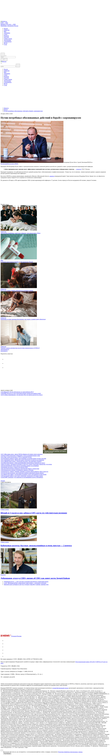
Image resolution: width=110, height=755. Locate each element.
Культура (3, 574)
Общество (3, 231)
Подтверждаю (7, 753)
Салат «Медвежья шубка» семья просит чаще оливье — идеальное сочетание (25, 583)
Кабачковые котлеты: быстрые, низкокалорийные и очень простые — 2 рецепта (36, 545)
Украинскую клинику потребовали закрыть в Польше (17, 470)
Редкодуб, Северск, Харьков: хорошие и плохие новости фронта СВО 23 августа (24, 471)
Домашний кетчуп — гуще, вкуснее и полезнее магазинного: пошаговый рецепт (26, 581)
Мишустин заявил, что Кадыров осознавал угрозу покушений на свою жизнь (23, 474)
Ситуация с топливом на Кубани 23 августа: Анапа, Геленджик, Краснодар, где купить (26, 464)
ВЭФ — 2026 (4, 23)
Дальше (3, 480)
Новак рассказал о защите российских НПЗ (14, 467)
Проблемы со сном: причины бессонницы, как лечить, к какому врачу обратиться (23, 319)
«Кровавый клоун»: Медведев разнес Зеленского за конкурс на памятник (22, 460)
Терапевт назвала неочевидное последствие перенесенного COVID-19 (20, 348)
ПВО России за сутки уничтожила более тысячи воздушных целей (21, 393)
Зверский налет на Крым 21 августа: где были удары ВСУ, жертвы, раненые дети (26, 584)
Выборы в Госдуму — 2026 (8, 24)
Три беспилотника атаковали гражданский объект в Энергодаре (20, 468)
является (52, 176)
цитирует (78, 169)
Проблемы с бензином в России (9, 25)
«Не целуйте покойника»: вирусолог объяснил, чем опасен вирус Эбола (20, 233)
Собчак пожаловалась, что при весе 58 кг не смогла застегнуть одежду (22, 394)
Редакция (14, 636)
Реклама (19, 636)
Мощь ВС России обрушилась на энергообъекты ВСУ (17, 392)
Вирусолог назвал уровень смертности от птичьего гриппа (17, 290)
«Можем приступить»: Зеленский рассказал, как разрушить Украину (21, 461)
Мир (2, 260)
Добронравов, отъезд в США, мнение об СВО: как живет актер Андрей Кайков (35, 578)
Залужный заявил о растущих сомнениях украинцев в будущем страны (22, 476)
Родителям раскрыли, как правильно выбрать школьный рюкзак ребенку (22, 473)
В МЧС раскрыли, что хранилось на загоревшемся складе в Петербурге (22, 477)
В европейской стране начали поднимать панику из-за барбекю (20, 465)
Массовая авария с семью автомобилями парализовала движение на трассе (23, 463)
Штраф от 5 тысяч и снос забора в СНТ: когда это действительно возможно (34, 513)
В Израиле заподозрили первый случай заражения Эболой (17, 262)
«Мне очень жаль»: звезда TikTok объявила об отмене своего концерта (22, 454)
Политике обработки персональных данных (70, 752)
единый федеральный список (60, 688)
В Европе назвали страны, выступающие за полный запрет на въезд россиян (23, 458)
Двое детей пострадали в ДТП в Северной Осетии (16, 457)
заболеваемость (5, 349)
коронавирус (4, 351)
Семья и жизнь (5, 509)
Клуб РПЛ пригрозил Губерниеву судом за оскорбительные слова (20, 455)
